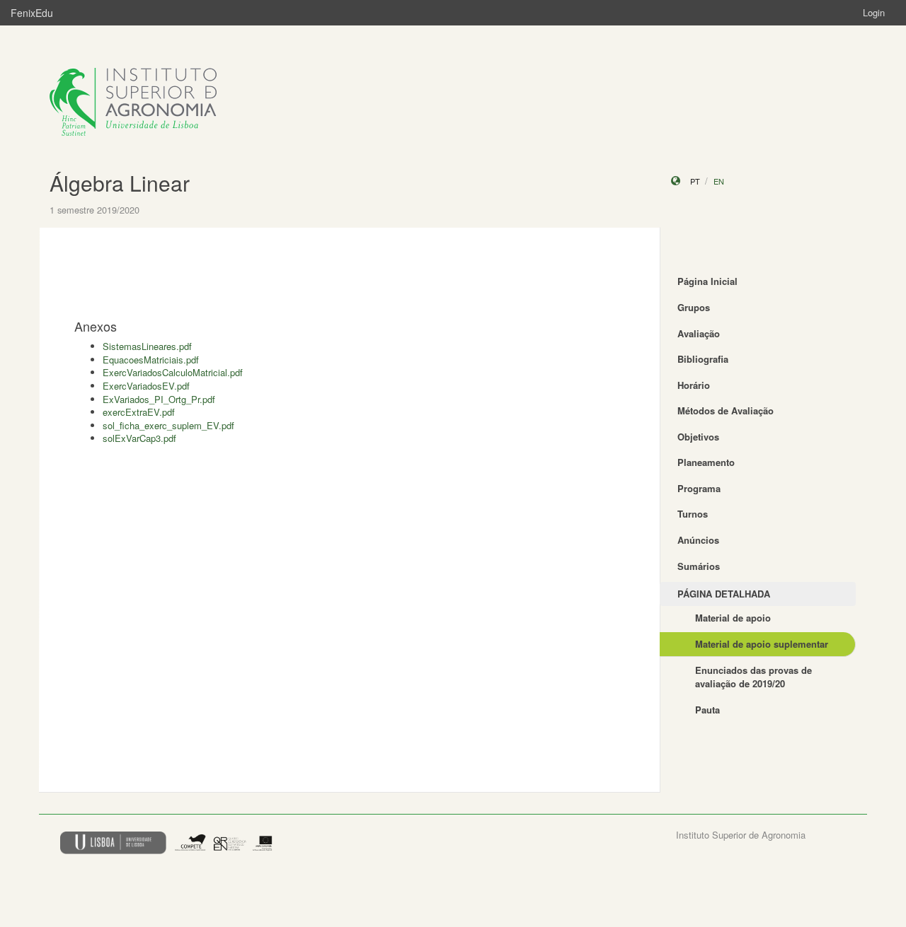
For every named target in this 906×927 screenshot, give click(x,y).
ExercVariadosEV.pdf (146, 385)
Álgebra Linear (120, 183)
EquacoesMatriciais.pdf (151, 359)
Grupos (693, 307)
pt (695, 181)
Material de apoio (733, 617)
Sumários (698, 566)
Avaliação (698, 333)
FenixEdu (32, 13)
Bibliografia (702, 359)
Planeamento (706, 462)
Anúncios (698, 540)
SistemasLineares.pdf (147, 346)
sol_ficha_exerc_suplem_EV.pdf (168, 425)
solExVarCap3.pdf (139, 438)
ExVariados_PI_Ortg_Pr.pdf (159, 399)
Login (874, 12)
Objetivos (698, 436)
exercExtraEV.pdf (139, 412)
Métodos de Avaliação (725, 410)
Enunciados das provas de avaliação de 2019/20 (753, 676)
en (718, 181)
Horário (693, 385)
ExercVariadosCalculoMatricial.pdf (173, 372)
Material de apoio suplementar (761, 644)
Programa (699, 488)
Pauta (707, 709)
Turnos (692, 513)
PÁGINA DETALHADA (723, 593)
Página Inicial (707, 281)
